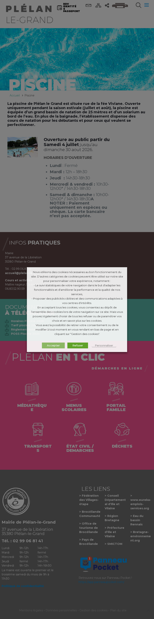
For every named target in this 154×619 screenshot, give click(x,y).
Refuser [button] (77, 345)
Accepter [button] (53, 345)
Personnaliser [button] (104, 345)
